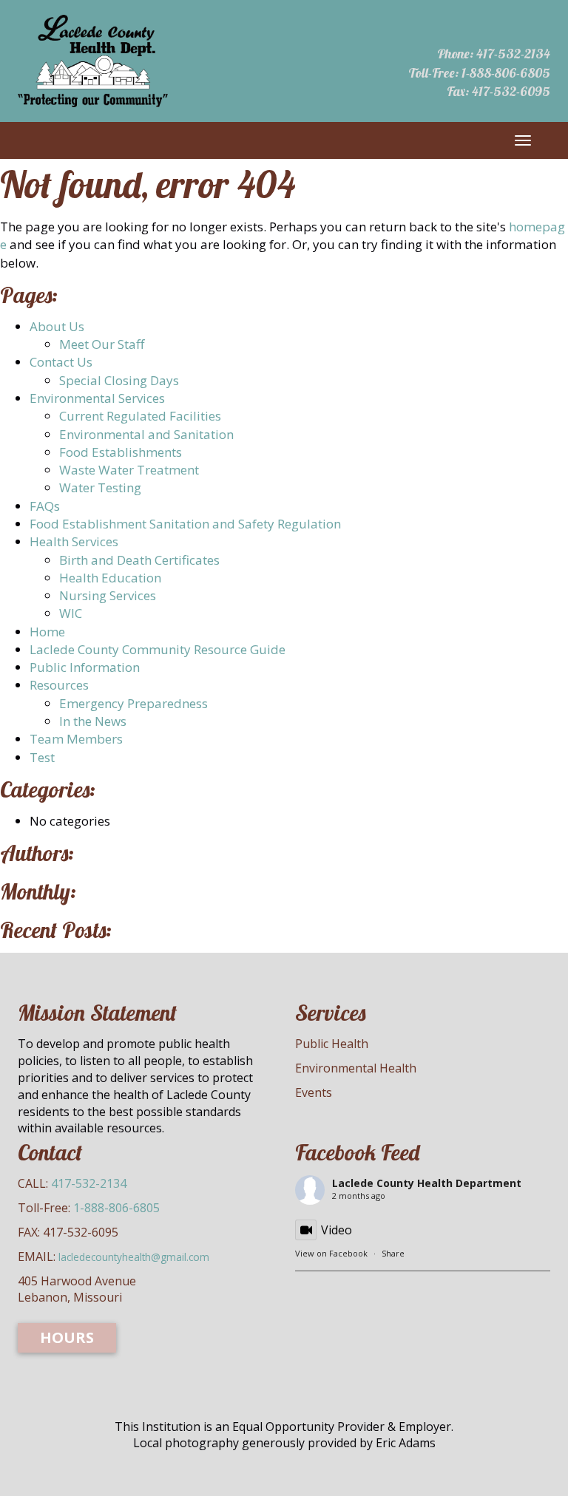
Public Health (331, 1044)
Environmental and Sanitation (146, 434)
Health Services (74, 541)
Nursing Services (107, 595)
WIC (70, 613)
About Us (57, 326)
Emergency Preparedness (133, 703)
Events (313, 1092)
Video (336, 1230)
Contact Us (61, 361)
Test (42, 757)
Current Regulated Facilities (140, 415)
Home (47, 631)
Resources (59, 684)
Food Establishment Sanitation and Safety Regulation (185, 523)
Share (393, 1253)
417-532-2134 (513, 53)
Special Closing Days (119, 380)
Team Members (76, 738)
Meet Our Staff (101, 344)
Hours (67, 1337)
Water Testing (100, 487)
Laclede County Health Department (426, 1183)
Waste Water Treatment (129, 469)
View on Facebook (331, 1253)
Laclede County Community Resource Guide (157, 649)
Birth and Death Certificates (139, 559)
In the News (92, 721)
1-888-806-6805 (506, 72)
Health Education (110, 577)
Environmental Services (97, 398)
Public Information (85, 667)
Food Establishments (120, 451)
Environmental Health (355, 1068)
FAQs (45, 505)
